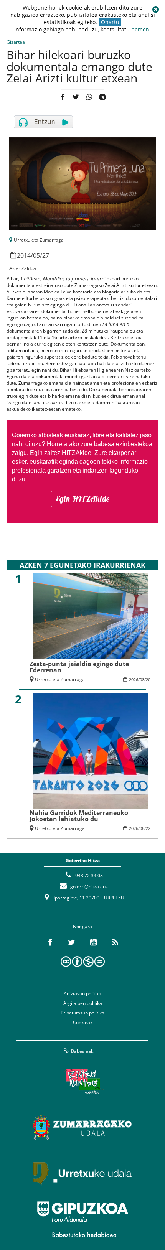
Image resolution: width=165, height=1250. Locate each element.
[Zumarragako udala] (82, 1127)
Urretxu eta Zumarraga (39, 240)
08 (142, 679)
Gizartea (16, 42)
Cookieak (82, 1022)
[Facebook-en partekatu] (63, 97)
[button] (155, 9)
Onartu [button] (110, 22)
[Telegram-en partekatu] (102, 97)
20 (148, 679)
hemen (140, 29)
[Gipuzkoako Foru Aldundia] (82, 1219)
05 (36, 255)
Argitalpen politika (82, 1003)
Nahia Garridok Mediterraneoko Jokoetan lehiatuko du (79, 816)
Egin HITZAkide (82, 499)
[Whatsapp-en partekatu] (89, 97)
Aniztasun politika (82, 993)
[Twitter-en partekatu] (76, 97)
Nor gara (82, 926)
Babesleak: (82, 1051)
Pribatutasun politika (82, 1013)
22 (148, 828)
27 (45, 255)
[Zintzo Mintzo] (82, 1081)
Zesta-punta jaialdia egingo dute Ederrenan (79, 667)
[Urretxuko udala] (82, 1173)
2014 (24, 255)
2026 (133, 679)
